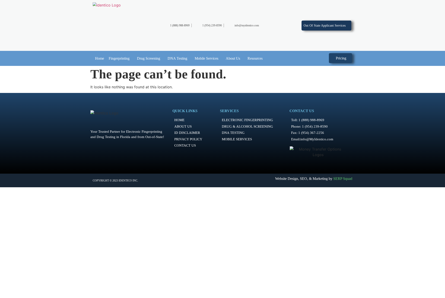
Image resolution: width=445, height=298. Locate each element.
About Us (233, 58)
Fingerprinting (119, 58)
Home (99, 58)
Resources (255, 58)
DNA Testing (177, 58)
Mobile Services (206, 58)
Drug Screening (148, 58)
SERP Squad (342, 179)
